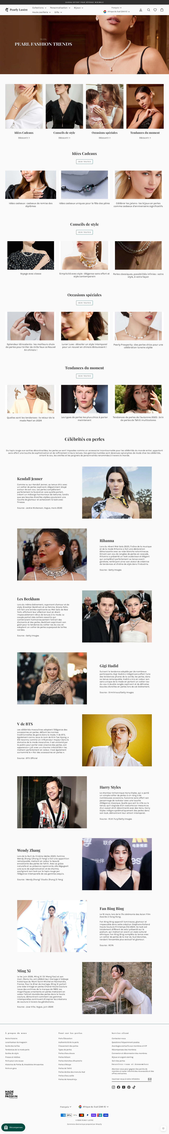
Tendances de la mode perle (17, 1050)
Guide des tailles (12, 1046)
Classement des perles (68, 1046)
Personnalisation (59, 7)
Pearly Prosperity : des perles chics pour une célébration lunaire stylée (138, 346)
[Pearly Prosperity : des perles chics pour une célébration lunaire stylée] (138, 326)
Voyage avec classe (30, 273)
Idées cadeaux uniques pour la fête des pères (84, 203)
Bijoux (77, 7)
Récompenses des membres (124, 1050)
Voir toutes (84, 162)
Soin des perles (118, 1061)
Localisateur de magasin (16, 1042)
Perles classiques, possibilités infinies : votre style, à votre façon (138, 275)
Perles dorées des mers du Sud (71, 1072)
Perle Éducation (65, 1038)
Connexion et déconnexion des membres (129, 1053)
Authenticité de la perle (68, 1042)
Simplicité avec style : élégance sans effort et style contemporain (84, 275)
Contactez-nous (119, 1038)
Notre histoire (11, 1038)
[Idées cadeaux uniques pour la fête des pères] (84, 185)
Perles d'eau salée (66, 1076)
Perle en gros (11, 1068)
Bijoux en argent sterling (122, 1057)
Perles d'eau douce (66, 1053)
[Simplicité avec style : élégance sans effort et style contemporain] (84, 255)
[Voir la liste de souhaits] (155, 9)
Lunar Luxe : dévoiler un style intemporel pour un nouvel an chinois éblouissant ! (84, 346)
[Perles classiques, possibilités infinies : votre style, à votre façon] (138, 255)
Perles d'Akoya (64, 1064)
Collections (38, 7)
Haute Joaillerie (40, 12)
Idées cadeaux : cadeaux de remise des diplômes (30, 205)
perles (59, 745)
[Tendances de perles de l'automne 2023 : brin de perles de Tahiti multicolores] (138, 399)
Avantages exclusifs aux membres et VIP (129, 1046)
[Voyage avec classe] (30, 255)
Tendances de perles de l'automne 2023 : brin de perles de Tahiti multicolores (138, 419)
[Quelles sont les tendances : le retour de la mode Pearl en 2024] (30, 399)
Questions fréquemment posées (126, 1042)
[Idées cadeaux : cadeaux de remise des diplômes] (30, 185)
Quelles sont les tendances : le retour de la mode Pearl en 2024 (31, 419)
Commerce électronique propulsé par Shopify (84, 1124)
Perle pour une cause (14, 1061)
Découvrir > (24, 137)
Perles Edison (64, 1057)
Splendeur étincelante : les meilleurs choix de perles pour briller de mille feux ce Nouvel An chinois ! (31, 347)
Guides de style (11, 1053)
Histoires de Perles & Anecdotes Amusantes (24, 1064)
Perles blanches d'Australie (70, 1061)
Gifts (57, 12)
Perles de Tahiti (65, 1068)
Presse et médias (12, 1057)
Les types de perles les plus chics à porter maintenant (84, 419)
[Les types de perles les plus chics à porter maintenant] (84, 399)
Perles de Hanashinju (67, 1079)
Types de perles (65, 1050)
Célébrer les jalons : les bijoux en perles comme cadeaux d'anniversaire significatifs (138, 205)
